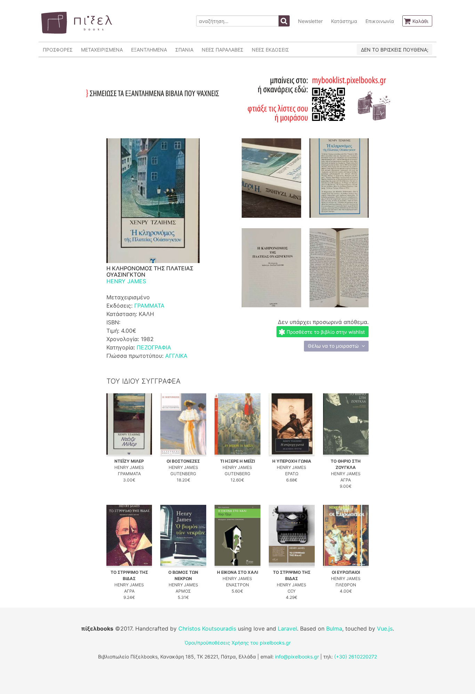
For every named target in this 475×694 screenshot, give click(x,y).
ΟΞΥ (292, 591)
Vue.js (385, 628)
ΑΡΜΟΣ (183, 591)
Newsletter (310, 21)
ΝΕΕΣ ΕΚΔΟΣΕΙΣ (270, 50)
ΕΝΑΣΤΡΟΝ (237, 584)
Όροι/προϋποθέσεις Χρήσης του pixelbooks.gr (238, 643)
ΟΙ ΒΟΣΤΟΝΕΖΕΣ (183, 461)
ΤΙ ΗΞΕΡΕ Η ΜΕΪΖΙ (237, 461)
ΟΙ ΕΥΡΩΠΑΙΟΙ (346, 572)
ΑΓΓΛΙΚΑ (176, 355)
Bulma (334, 628)
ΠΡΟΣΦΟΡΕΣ (58, 50)
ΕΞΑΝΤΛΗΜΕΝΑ (149, 50)
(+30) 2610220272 (355, 657)
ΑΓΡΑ (345, 480)
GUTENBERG (183, 473)
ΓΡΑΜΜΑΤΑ (149, 305)
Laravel (287, 628)
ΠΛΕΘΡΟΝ (346, 584)
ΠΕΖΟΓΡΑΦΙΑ (154, 347)
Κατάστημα (344, 21)
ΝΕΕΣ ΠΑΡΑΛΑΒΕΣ (222, 50)
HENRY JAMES (126, 281)
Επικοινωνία (379, 21)
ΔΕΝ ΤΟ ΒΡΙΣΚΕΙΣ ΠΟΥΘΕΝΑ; (394, 50)
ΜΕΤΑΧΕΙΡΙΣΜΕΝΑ (102, 50)
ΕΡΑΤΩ (291, 473)
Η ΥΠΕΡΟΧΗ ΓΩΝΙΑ (291, 461)
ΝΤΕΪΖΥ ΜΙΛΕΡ (129, 461)
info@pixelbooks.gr (297, 657)
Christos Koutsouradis (207, 628)
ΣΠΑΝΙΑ (184, 50)
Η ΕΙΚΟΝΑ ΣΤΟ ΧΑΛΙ (237, 572)
